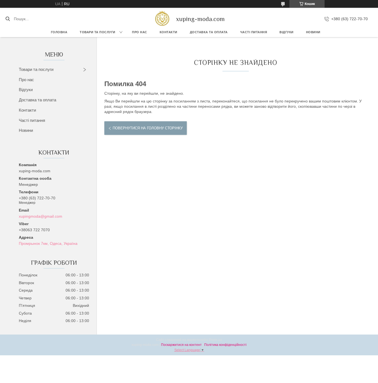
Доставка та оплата (37, 99)
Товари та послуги (97, 32)
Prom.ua (215, 340)
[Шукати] (7, 19)
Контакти (168, 32)
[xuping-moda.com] (162, 19)
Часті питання (253, 32)
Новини (313, 32)
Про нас (139, 32)
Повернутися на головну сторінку (148, 128)
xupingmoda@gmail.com (40, 216)
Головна (59, 32)
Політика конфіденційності (225, 345)
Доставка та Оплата (209, 32)
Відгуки (286, 32)
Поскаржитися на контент (181, 345)
